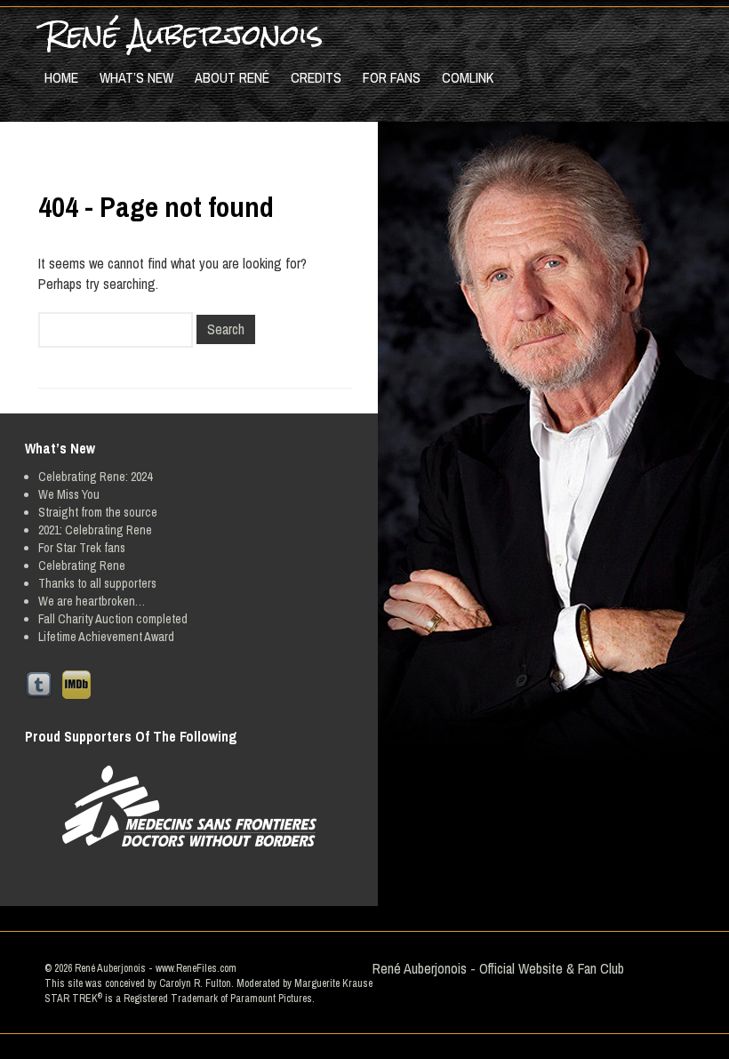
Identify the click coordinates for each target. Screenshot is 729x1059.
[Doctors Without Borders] (189, 806)
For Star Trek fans (81, 548)
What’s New (136, 77)
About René (232, 77)
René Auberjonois (183, 34)
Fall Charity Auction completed (113, 619)
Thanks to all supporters (97, 583)
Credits (316, 77)
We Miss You (69, 494)
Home (61, 77)
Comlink (467, 77)
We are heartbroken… (91, 601)
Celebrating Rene (81, 566)
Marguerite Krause (333, 983)
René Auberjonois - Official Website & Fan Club (498, 968)
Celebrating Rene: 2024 (95, 477)
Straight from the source (97, 512)
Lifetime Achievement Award (106, 637)
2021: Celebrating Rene (95, 530)
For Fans (392, 77)
